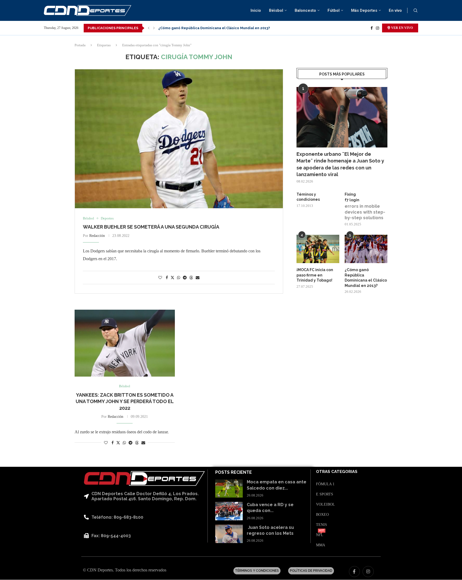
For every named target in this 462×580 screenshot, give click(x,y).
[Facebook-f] (354, 571)
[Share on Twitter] (172, 277)
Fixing (350, 194)
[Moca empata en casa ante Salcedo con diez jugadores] (229, 488)
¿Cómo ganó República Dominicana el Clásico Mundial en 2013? (214, 28)
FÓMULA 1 (325, 484)
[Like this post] (160, 278)
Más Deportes (364, 10)
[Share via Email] (197, 278)
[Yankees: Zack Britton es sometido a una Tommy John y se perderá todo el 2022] (125, 343)
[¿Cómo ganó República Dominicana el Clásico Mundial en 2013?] (366, 249)
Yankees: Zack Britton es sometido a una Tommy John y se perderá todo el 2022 (125, 401)
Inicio (256, 10)
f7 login (352, 200)
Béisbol (276, 10)
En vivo (395, 10)
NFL (319, 535)
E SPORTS (324, 494)
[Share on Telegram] (185, 278)
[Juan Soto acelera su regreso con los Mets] (229, 534)
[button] (149, 28)
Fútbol (334, 10)
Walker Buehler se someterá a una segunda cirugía (151, 227)
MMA (320, 545)
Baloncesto (305, 10)
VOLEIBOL (325, 504)
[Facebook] (371, 28)
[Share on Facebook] (167, 278)
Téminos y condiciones (308, 197)
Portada (80, 45)
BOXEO (322, 515)
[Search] (415, 11)
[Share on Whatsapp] (178, 278)
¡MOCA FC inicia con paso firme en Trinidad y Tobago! (315, 275)
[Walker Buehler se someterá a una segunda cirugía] (179, 138)
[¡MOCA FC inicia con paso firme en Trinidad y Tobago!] (318, 249)
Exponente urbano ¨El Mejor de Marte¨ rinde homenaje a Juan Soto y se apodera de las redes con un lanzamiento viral (340, 164)
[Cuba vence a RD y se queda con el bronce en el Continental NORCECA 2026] (229, 511)
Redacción (97, 236)
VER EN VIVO (401, 28)
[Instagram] (377, 28)
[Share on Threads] (191, 277)
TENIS (321, 525)
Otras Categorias (336, 472)
